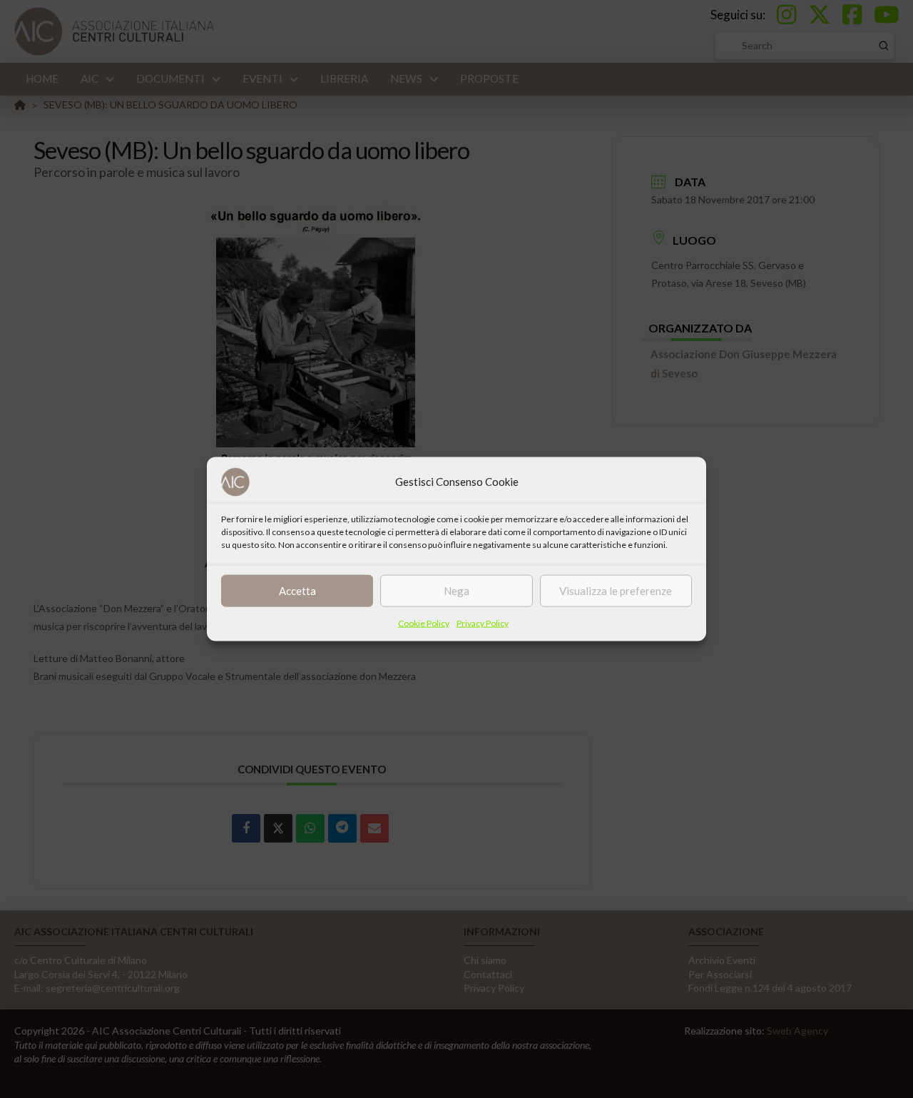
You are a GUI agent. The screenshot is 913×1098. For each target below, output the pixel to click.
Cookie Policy (423, 622)
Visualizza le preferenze (615, 590)
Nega (456, 590)
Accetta (297, 590)
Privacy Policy (482, 622)
